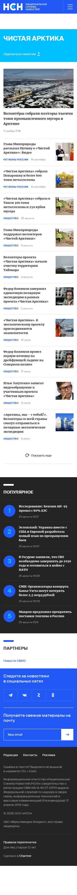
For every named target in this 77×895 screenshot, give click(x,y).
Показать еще (41, 455)
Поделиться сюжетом (19, 54)
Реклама (48, 755)
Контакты (30, 755)
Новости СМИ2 (14, 661)
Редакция (10, 755)
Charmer (25, 856)
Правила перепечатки (19, 842)
